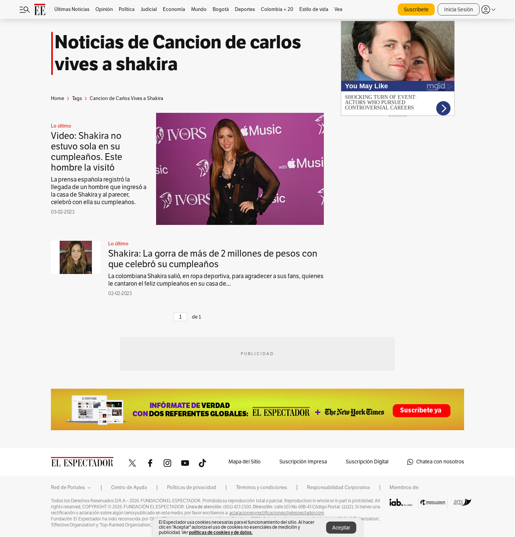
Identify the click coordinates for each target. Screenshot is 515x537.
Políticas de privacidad (191, 487)
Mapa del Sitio (244, 462)
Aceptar (341, 528)
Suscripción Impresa (303, 462)
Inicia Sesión (458, 9)
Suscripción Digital (367, 462)
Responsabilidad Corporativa (338, 487)
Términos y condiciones (261, 487)
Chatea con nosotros (440, 462)
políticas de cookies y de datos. (221, 532)
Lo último (61, 126)
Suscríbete (416, 9)
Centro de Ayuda (129, 487)
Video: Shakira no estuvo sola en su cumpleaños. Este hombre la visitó (86, 151)
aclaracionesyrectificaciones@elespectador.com (276, 512)
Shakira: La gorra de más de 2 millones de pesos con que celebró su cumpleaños (212, 259)
